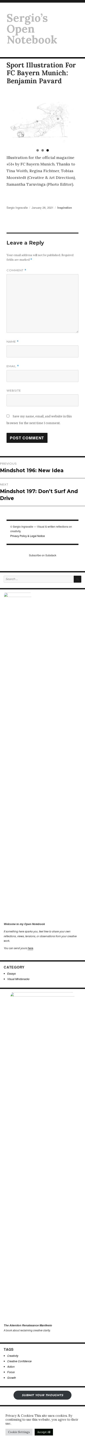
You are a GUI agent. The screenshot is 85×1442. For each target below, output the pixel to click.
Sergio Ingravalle (17, 207)
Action (11, 1366)
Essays (11, 973)
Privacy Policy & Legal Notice (27, 536)
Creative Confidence (19, 1361)
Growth (11, 1377)
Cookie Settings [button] (19, 1432)
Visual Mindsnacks (18, 979)
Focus (11, 1372)
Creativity (12, 1355)
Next (73, 119)
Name (13, 341)
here (30, 948)
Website (14, 390)
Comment (16, 270)
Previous (12, 119)
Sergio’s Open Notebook (32, 29)
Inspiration (64, 207)
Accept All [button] (43, 1432)
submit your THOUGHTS (42, 1395)
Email (13, 366)
